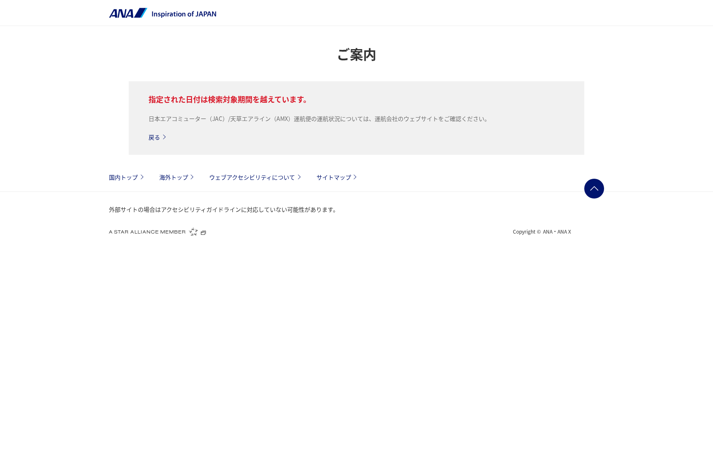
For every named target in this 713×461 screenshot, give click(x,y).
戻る (154, 137)
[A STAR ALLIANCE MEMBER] (157, 231)
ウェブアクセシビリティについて (252, 177)
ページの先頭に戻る (594, 189)
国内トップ (123, 177)
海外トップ (173, 177)
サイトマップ (333, 177)
